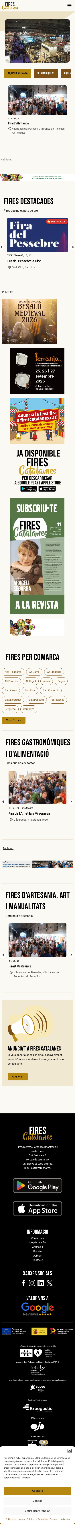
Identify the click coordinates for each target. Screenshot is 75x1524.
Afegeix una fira (37, 1242)
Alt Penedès (11, 681)
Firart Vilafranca (18, 123)
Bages (61, 681)
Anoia (46, 681)
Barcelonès (58, 699)
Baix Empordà (51, 690)
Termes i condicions (60, 1519)
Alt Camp (34, 671)
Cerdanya (28, 709)
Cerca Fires (37, 1238)
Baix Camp (11, 690)
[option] (37, 243)
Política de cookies (15, 1519)
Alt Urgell (31, 681)
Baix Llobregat (13, 699)
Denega (37, 1500)
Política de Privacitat (37, 1519)
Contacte (37, 1260)
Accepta (37, 1490)
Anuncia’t (17, 1076)
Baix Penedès (36, 699)
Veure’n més (13, 720)
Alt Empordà (54, 671)
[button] (69, 1451)
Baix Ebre (30, 690)
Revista (37, 1251)
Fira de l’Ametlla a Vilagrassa (29, 813)
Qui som (37, 1255)
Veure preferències (37, 1511)
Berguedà (10, 709)
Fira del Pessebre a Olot (24, 261)
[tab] (17, 73)
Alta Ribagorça (13, 671)
